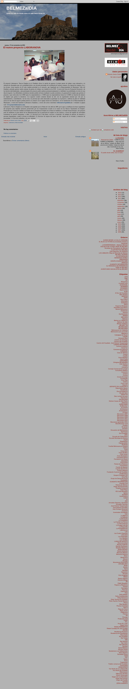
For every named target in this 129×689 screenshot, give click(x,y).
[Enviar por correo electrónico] (30, 121)
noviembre (121, 202)
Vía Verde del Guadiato (120, 670)
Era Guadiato (123, 433)
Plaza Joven (124, 610)
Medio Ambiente (122, 551)
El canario (124, 407)
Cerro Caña (124, 359)
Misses (125, 559)
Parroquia (124, 588)
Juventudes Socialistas (120, 512)
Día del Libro (123, 393)
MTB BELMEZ (123, 564)
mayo (119, 214)
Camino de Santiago (121, 340)
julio (118, 210)
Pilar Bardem (123, 604)
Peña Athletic (123, 594)
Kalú (126, 514)
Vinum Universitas (122, 675)
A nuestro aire (123, 283)
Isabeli (125, 498)
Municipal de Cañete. (107, 140)
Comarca (125, 367)
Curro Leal (124, 383)
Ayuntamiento (123, 314)
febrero (119, 220)
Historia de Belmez (122, 485)
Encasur (125, 428)
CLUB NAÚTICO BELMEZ (119, 250)
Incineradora (124, 496)
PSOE (126, 620)
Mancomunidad (19, 122)
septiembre (121, 206)
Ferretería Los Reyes (121, 459)
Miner (126, 556)
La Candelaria (123, 520)
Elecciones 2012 (122, 420)
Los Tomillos (124, 540)
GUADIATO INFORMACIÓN (119, 264)
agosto (119, 208)
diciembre (120, 200)
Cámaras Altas (123, 338)
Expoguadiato (123, 443)
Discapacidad (123, 399)
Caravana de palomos (120, 349)
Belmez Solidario (122, 323)
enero (119, 222)
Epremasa (124, 431)
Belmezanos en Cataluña (120, 330)
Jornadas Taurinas (122, 504)
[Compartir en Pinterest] (38, 121)
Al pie (126, 291)
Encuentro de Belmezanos (119, 430)
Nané (126, 569)
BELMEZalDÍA (21, 8)
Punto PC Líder (123, 623)
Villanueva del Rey (122, 673)
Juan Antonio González (120, 507)
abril (119, 216)
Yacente (125, 681)
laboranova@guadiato (64, 102)
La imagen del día (122, 525)
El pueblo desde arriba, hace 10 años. (112, 152)
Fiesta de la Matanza (121, 464)
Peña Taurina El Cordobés (119, 599)
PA (127, 581)
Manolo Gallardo (122, 544)
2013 (120, 194)
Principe (125, 617)
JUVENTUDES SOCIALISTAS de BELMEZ (114, 269)
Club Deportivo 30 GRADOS (119, 251)
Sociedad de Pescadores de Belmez (116, 248)
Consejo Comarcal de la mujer (118, 369)
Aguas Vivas (124, 290)
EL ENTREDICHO (122, 256)
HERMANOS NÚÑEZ (121, 258)
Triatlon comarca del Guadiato (118, 664)
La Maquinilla (123, 527)
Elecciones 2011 (122, 419)
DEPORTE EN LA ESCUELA (119, 386)
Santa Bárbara (123, 648)
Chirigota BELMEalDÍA (120, 362)
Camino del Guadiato (121, 341)
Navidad (125, 570)
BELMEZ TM (123, 325)
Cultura (125, 381)
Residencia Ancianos (121, 631)
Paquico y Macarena (121, 585)
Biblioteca (124, 333)
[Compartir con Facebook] (36, 121)
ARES (126, 304)
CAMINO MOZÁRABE (121, 344)
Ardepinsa (124, 302)
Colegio (125, 365)
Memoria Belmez (122, 552)
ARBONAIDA (123, 259)
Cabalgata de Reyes (121, 335)
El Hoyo (125, 412)
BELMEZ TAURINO (121, 254)
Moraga (125, 561)
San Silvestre (123, 644)
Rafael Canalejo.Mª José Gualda (117, 628)
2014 (120, 192)
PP (127, 615)
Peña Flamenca (123, 598)
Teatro (126, 659)
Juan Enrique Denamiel (120, 509)
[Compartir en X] (34, 121)
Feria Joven (124, 454)
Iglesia (125, 493)
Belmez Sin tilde (122, 322)
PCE (126, 593)
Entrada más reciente (8, 136)
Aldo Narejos (123, 294)
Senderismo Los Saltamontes (118, 651)
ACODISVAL (124, 285)
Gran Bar (125, 477)
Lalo (126, 531)
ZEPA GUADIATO (122, 683)
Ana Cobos (124, 299)
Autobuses (124, 311)
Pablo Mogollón (123, 583)
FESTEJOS (124, 462)
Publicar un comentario (10, 133)
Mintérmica (124, 557)
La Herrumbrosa (122, 523)
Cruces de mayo (122, 377)
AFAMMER (124, 286)
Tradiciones (124, 662)
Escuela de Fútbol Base (120, 436)
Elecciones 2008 (122, 415)
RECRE (125, 630)
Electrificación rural (121, 423)
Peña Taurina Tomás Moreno (118, 601)
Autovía (125, 312)
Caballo (125, 336)
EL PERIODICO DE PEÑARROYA (117, 266)
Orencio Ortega (123, 580)
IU (127, 499)
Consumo (124, 372)
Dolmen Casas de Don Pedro (118, 401)
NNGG (125, 577)
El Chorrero (124, 409)
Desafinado (124, 390)
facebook (125, 444)
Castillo (125, 356)
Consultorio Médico (121, 370)
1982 (126, 278)
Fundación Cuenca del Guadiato (117, 472)
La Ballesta (124, 517)
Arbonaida (124, 301)
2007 (120, 230)
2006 (120, 232)
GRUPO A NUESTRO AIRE (119, 261)
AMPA (126, 298)
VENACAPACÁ (123, 667)
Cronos (125, 375)
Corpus (125, 373)
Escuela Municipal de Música (118, 438)
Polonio (125, 614)
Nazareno (124, 572)
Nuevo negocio (123, 578)
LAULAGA (124, 535)
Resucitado (124, 635)
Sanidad (125, 646)
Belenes (125, 319)
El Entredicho (123, 411)
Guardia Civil (123, 483)
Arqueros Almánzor (121, 306)
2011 (119, 198)
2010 (120, 224)
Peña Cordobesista (121, 596)
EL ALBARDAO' (118, 151)
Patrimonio (124, 591)
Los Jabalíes (124, 538)
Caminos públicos (122, 346)
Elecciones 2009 (122, 417)
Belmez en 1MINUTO (121, 320)
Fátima (125, 448)
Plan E (125, 607)
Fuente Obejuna (122, 470)
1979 (126, 277)
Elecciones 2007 (122, 414)
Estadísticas (124, 441)
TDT (126, 657)
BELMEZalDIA (123, 327)
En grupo (125, 427)
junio (119, 212)
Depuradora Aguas (122, 388)
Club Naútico (123, 364)
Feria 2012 (124, 451)
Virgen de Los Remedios (120, 677)
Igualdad (125, 494)
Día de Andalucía (122, 391)
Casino (125, 354)
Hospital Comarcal (122, 488)
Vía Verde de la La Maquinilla (118, 669)
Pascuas (125, 590)
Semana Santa (123, 649)
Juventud (125, 511)
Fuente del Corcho (122, 469)
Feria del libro (123, 452)
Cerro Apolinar (123, 357)
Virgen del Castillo (122, 680)
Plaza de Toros (123, 609)
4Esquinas (124, 282)
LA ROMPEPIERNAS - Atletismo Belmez (115, 245)
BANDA (125, 315)
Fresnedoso (124, 465)
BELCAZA (124, 317)
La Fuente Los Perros (121, 522)
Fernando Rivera (122, 457)
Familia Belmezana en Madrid (118, 446)
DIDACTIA (124, 394)
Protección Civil (123, 619)
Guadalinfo (124, 480)
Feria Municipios (122, 456)
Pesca (126, 602)
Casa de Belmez (122, 352)
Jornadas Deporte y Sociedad (118, 502)
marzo (119, 218)
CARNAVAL (124, 351)
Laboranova (12, 122)
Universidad (124, 665)
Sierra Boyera (123, 652)
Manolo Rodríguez (122, 546)
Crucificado (124, 378)
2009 (120, 226)
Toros (126, 660)
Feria (126, 449)
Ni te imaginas (123, 575)
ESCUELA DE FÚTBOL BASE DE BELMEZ (114, 246)
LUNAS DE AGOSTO (121, 541)
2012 (120, 196)
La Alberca (124, 515)
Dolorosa (125, 402)
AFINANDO (124, 288)
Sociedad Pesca (122, 654)
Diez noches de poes (121, 396)
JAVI (126, 501)
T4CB (126, 656)
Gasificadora (124, 473)
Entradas (117, 119)
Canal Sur (124, 348)
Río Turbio (124, 638)
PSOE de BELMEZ (122, 267)
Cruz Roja (124, 380)
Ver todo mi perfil (115, 77)
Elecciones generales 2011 (119, 422)
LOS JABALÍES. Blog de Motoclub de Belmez (113, 253)
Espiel (126, 440)
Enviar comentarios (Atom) (20, 140)
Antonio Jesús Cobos (114, 74)
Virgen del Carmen (122, 678)
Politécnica (124, 612)
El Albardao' (124, 406)
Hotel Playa (124, 490)
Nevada (125, 573)
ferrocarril (124, 461)
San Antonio (124, 641)
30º (126, 280)
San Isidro (124, 643)
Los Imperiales (123, 536)
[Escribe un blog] (32, 121)
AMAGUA (125, 262)
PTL (126, 622)
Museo (125, 567)
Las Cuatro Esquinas (121, 533)
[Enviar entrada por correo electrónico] (28, 120)
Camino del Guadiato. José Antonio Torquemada (112, 343)
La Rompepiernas (122, 528)
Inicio (45, 136)
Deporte (125, 385)
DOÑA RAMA (123, 404)
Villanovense (124, 672)
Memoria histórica (122, 554)
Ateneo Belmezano (121, 309)
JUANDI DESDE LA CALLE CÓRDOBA (115, 240)
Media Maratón (123, 549)
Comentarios (118, 122)
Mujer (126, 565)
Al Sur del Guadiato (121, 293)
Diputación (124, 398)
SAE (126, 640)
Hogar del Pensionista (121, 486)
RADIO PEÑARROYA (121, 627)
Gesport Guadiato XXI (121, 475)
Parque (125, 586)
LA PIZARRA (119, 138)
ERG (126, 435)
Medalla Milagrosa (122, 548)
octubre (120, 204)
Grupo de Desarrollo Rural (119, 478)
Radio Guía (124, 625)
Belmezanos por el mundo (119, 332)
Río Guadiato (123, 636)
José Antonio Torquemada (119, 506)
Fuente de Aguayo (122, 467)
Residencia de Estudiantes (119, 633)
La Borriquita (123, 519)
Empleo (125, 425)
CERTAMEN (124, 361)
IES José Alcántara (122, 491)
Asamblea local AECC (121, 307)
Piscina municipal (122, 606)
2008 (120, 228)
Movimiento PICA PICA (120, 562)
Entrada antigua (80, 136)
